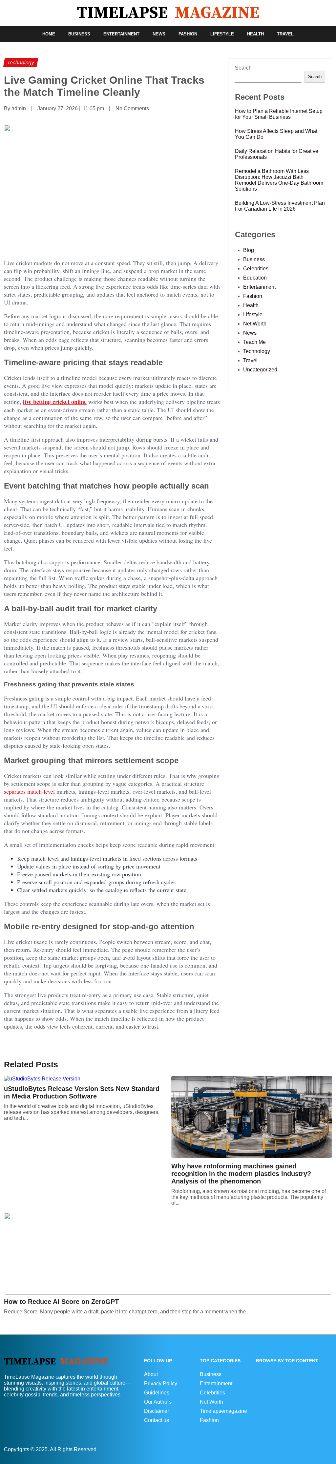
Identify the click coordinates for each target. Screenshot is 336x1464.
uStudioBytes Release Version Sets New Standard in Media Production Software (81, 1092)
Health (255, 33)
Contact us (156, 1420)
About (151, 1374)
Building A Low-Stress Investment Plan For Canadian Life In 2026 (280, 206)
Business (79, 33)
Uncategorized (260, 369)
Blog (248, 250)
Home (48, 33)
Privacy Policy (160, 1383)
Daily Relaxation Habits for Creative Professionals (276, 154)
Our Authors (158, 1402)
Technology (256, 351)
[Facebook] (324, 1449)
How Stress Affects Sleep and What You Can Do (276, 134)
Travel (285, 33)
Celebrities (255, 268)
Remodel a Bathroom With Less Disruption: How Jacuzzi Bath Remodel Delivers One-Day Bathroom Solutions (279, 180)
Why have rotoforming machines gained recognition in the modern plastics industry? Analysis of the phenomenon (241, 1173)
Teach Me (254, 342)
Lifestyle (222, 33)
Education (255, 278)
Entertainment (121, 33)
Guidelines (156, 1392)
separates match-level (29, 791)
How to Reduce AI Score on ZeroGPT (61, 1301)
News (159, 33)
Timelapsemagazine (223, 1411)
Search (243, 68)
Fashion (187, 33)
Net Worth (254, 323)
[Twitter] (330, 1449)
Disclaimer (156, 1411)
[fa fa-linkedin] (327, 1449)
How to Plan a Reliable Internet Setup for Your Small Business (279, 114)
